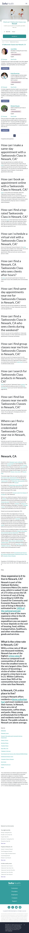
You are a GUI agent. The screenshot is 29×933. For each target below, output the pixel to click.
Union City (22, 467)
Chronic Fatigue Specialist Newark (8, 853)
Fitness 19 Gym (11, 540)
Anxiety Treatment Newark (7, 849)
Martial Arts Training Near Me (7, 839)
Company (14, 898)
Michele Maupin (15, 106)
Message (5, 59)
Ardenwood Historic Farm (21, 554)
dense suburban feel (14, 700)
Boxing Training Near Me (6, 832)
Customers (14, 888)
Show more (3, 843)
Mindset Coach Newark (6, 857)
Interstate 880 (21, 481)
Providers (15, 891)
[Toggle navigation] (26, 3)
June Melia (14, 49)
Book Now (5, 68)
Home (3, 41)
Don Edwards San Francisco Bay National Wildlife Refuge (14, 753)
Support (14, 901)
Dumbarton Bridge (14, 479)
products (23, 384)
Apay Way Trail (19, 544)
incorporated (10, 463)
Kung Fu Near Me (4, 836)
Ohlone (4, 498)
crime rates (14, 655)
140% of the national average (13, 609)
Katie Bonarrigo (15, 73)
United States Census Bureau (15, 485)
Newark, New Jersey (15, 471)
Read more (10, 930)
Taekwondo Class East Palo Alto (8, 870)
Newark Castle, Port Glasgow (20, 492)
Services (7, 41)
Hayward (17, 518)
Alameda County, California (16, 462)
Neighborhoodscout (5, 764)
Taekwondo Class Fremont (7, 865)
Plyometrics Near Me (5, 841)
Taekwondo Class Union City (7, 868)
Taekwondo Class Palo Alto (7, 872)
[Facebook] (12, 907)
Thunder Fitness (4, 542)
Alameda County (5, 733)
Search (14, 36)
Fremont (25, 465)
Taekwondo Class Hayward (7, 874)
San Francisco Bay (5, 477)
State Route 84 (13, 477)
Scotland (3, 494)
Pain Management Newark (6, 851)
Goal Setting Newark (5, 855)
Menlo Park (14, 481)
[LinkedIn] (20, 907)
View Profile (13, 59)
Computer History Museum (9, 555)
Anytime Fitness (19, 540)
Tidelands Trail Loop (6, 545)
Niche (2, 767)
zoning (2, 525)
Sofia (2, 165)
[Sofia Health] (8, 3)
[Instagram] (9, 907)
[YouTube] (16, 907)
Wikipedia (3, 730)
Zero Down (3, 762)
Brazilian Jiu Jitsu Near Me (6, 834)
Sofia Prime (19, 362)
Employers (14, 894)
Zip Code (8, 31)
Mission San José (5, 502)
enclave (9, 465)
